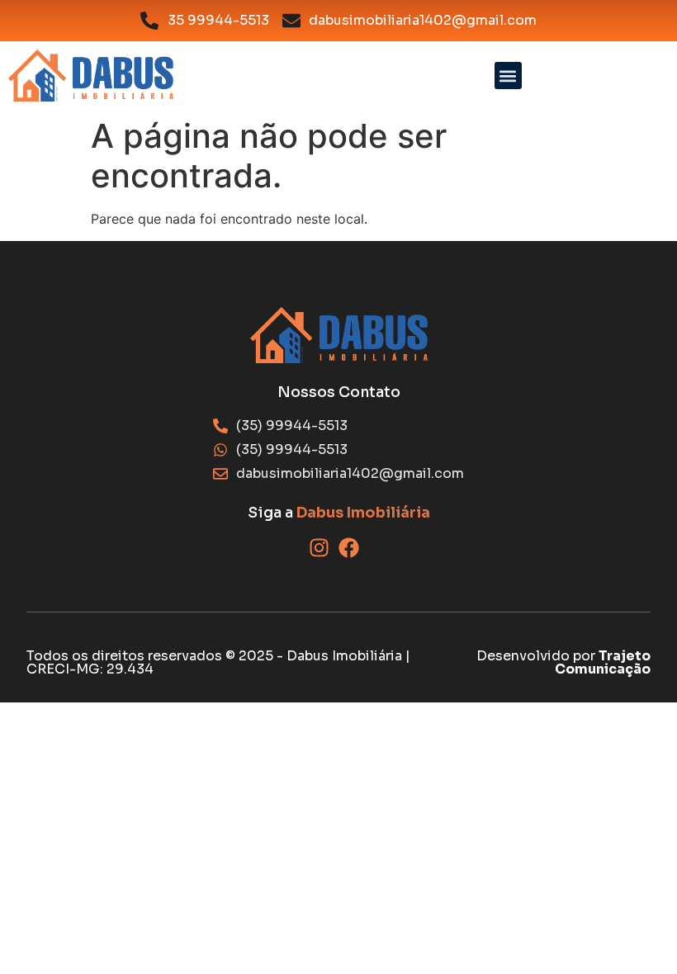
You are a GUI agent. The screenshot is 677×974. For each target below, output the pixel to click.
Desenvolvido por (563, 662)
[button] (508, 75)
